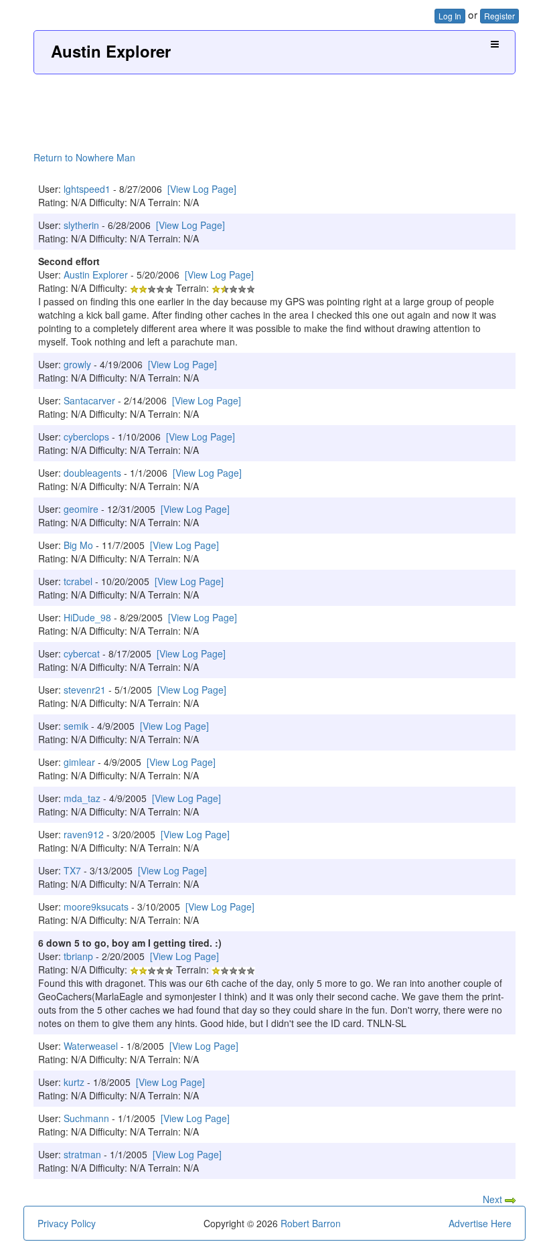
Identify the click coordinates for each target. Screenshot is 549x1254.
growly (77, 364)
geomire (81, 509)
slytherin (81, 225)
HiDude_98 (87, 617)
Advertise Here (480, 1223)
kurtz (74, 1082)
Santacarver (89, 400)
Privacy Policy (66, 1223)
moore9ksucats (96, 906)
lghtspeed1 (87, 188)
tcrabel (78, 581)
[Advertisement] (274, 101)
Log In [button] (450, 15)
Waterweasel (91, 1045)
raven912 (84, 834)
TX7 (72, 870)
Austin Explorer (111, 51)
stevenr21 (85, 689)
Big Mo (78, 545)
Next (494, 1199)
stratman (82, 1154)
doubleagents (92, 472)
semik (76, 725)
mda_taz (82, 798)
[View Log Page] (201, 188)
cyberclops (86, 436)
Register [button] (499, 15)
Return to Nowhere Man (84, 157)
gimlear (79, 762)
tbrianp (78, 956)
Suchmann (86, 1118)
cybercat (82, 653)
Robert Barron (311, 1223)
